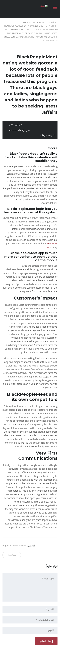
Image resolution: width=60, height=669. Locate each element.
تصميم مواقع (39, 665)
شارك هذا (12, 555)
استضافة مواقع (29, 665)
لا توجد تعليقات (47, 135)
